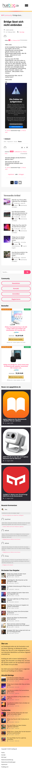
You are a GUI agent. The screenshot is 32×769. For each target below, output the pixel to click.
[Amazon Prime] (16, 333)
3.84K (11, 151)
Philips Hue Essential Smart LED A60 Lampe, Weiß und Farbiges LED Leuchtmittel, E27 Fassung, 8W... (16, 328)
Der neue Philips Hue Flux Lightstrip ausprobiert (16, 738)
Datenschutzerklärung (7, 759)
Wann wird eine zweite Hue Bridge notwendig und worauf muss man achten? (18, 624)
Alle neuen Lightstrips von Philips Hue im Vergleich (18, 599)
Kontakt (16, 288)
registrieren (11, 174)
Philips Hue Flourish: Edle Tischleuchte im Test (18, 719)
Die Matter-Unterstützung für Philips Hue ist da (18, 587)
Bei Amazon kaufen (16, 339)
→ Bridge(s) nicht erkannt (7, 565)
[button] (12, 182)
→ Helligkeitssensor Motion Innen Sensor (10, 539)
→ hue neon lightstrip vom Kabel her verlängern (12, 515)
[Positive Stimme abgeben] (22, 147)
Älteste (20, 141)
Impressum (4, 764)
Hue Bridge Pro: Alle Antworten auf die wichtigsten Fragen (17, 580)
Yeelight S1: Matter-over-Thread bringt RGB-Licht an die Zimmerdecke (15, 495)
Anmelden (16, 294)
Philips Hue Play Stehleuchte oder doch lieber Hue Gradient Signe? (17, 713)
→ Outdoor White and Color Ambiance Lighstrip (12, 526)
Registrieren (16, 299)
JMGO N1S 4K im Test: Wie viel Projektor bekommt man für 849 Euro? (15, 457)
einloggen (21, 174)
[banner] (10, 5)
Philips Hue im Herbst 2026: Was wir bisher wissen (18, 684)
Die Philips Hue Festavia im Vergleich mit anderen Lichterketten (17, 605)
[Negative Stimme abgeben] (27, 147)
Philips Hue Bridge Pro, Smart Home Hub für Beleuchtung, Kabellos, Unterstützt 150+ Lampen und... (16, 366)
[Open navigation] (26, 5)
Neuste (15, 141)
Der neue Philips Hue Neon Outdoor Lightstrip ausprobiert (16, 726)
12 (9, 40)
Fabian (16, 205)
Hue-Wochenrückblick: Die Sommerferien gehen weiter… (18, 691)
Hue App (21, 32)
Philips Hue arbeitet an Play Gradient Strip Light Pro (18, 697)
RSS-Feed (3, 757)
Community (8, 15)
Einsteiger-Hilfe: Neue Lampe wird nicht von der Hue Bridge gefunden (18, 631)
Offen (5, 141)
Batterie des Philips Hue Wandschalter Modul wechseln (17, 618)
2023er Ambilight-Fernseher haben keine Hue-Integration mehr (18, 593)
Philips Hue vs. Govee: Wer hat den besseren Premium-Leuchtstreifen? (19, 732)
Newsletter (16, 283)
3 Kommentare (16, 246)
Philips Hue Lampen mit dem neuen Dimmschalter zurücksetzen (16, 574)
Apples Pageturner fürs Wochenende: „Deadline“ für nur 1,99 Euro (15, 420)
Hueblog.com (13, 671)
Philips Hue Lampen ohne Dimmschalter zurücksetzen (17, 612)
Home (3, 752)
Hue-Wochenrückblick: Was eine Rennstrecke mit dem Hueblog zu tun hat (18, 678)
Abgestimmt (10, 141)
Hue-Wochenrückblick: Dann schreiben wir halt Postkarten (18, 703)
